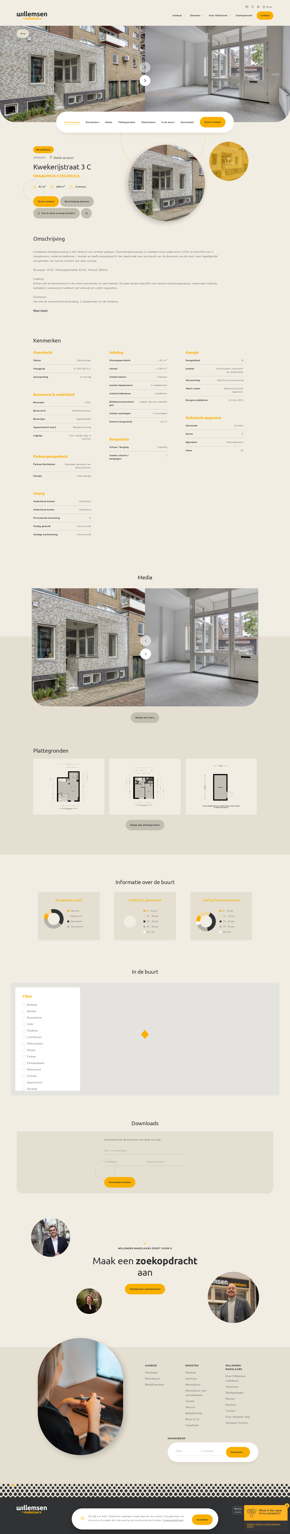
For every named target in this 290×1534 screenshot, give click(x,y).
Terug (22, 33)
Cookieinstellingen (173, 1520)
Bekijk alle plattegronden (145, 825)
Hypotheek (192, 1425)
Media (108, 122)
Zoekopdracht (244, 15)
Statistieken (148, 122)
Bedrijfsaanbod (154, 1384)
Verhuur (190, 1407)
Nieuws (230, 1399)
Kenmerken (92, 122)
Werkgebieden (235, 1393)
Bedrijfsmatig (193, 1413)
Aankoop (191, 1378)
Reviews (231, 1405)
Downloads (187, 122)
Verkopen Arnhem (237, 1423)
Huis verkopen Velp (238, 1417)
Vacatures (232, 1387)
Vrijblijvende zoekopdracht (145, 1289)
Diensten (195, 15)
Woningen (151, 1372)
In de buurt (167, 122)
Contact (265, 15)
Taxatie (190, 1401)
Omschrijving (72, 122)
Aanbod (177, 15)
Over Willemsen (218, 15)
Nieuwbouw (152, 1378)
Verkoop (190, 1372)
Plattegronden (126, 122)
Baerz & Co (192, 1419)
